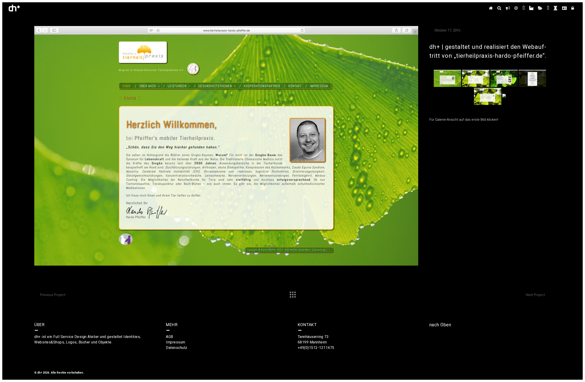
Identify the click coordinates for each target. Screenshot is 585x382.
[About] (508, 8)
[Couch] (524, 8)
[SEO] (499, 8)
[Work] (540, 8)
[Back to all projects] (292, 293)
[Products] (531, 8)
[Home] (491, 8)
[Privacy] (572, 8)
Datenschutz (176, 347)
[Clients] (548, 8)
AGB (169, 337)
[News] (555, 8)
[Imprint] (564, 8)
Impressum (175, 342)
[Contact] (516, 8)
